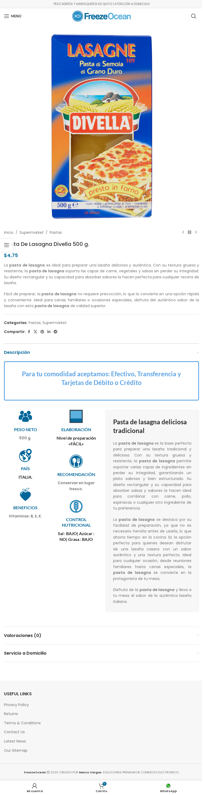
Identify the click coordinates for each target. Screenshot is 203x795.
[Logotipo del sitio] (101, 15)
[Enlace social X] (35, 331)
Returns (11, 713)
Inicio (8, 232)
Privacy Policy (16, 704)
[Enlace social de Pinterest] (42, 331)
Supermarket (32, 232)
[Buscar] (193, 16)
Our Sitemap (15, 750)
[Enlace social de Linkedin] (49, 331)
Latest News (15, 741)
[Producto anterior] (183, 232)
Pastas (56, 232)
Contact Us (14, 732)
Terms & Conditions (22, 723)
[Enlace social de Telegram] (55, 331)
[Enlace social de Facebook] (29, 331)
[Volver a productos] (189, 232)
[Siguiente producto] (196, 232)
